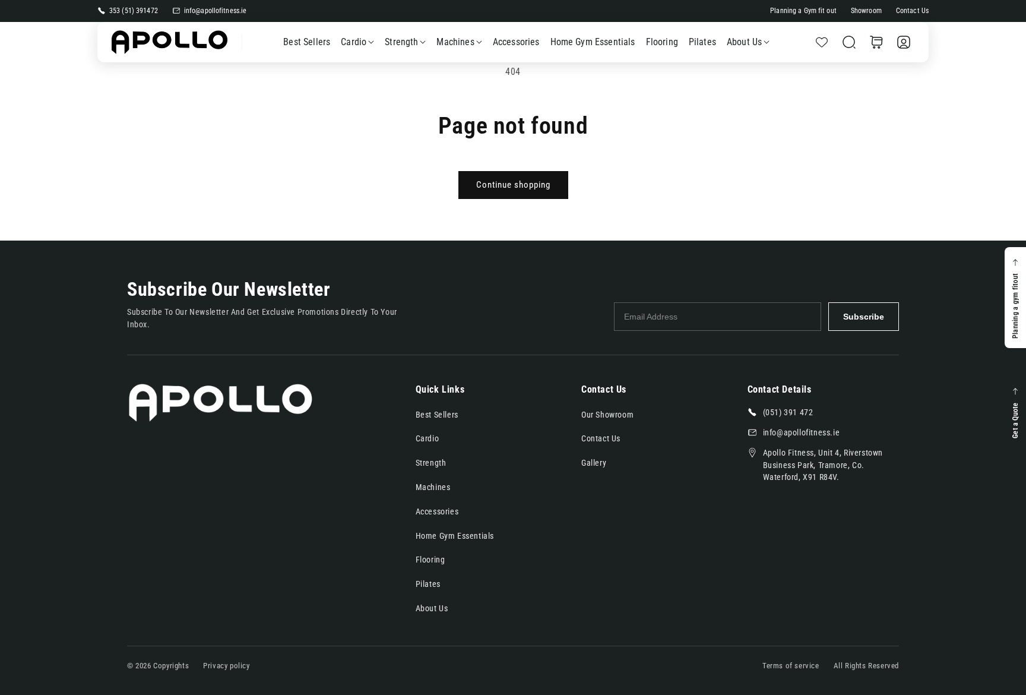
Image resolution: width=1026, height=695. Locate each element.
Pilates (428, 584)
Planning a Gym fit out (803, 11)
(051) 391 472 (788, 412)
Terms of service (790, 665)
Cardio (353, 42)
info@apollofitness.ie (215, 11)
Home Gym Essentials (455, 536)
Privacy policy (226, 665)
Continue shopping (513, 184)
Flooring (430, 559)
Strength (401, 42)
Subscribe (863, 316)
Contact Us (912, 11)
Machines (455, 42)
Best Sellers (437, 414)
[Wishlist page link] (822, 42)
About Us (744, 42)
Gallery (593, 462)
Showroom (866, 11)
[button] (849, 42)
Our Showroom (607, 414)
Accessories (437, 511)
